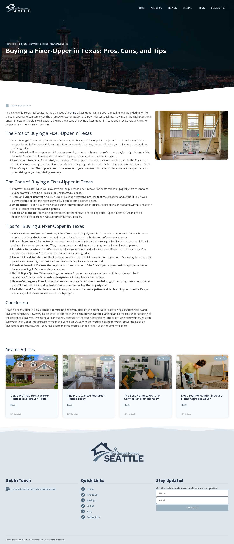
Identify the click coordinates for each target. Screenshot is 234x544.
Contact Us (218, 7)
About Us (156, 7)
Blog (202, 7)
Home (141, 7)
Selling (187, 7)
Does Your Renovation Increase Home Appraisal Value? (201, 397)
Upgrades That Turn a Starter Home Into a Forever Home (29, 397)
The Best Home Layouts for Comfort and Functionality (142, 397)
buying (72, 112)
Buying (172, 7)
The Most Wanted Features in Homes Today (86, 397)
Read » (13, 405)
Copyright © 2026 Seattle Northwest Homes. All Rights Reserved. (35, 539)
